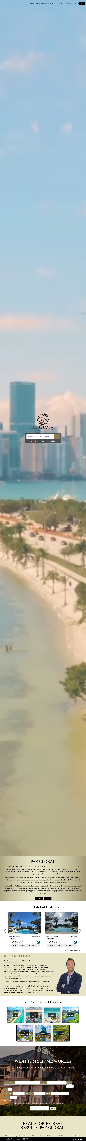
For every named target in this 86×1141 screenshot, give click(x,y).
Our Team (39, 898)
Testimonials (67, 3)
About (52, 3)
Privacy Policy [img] (67, 1103)
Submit (53, 1108)
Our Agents (58, 3)
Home (32, 3)
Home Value (45, 3)
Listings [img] (37, 3)
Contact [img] (76, 3)
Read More (78, 1132)
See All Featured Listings (72, 950)
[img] (71, 1139)
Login (82, 3)
